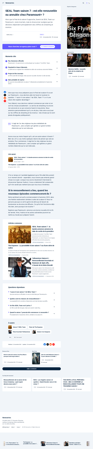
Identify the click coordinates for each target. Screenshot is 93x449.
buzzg (18, 427)
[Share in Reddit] (4, 98)
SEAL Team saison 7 (18, 337)
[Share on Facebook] (4, 92)
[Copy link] (4, 101)
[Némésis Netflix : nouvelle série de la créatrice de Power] (79, 60)
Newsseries (10, 3)
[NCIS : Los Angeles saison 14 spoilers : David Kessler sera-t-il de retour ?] (46, 383)
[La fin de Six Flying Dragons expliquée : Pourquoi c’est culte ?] (79, 33)
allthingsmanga (5, 427)
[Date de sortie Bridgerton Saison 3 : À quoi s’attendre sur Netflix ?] (36, 358)
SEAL (10, 337)
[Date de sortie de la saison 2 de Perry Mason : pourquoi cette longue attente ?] (16, 358)
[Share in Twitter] (4, 95)
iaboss (12, 427)
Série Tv (42, 34)
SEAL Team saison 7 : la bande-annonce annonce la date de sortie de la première (43, 229)
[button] (3, 3)
